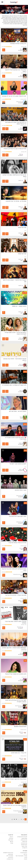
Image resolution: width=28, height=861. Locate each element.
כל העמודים (24, 847)
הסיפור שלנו (10, 839)
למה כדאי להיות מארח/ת (22, 836)
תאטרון (20, 469)
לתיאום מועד (3, 549)
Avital (20, 154)
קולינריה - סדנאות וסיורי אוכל (21, 855)
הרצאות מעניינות (23, 852)
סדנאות (25, 858)
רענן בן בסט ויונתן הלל (17, 810)
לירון (20, 679)
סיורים (26, 857)
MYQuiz (19, 600)
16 (14, 819)
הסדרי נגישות (24, 846)
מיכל (20, 416)
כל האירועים (10, 857)
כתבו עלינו (11, 838)
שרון (20, 653)
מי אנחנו (11, 836)
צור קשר (11, 841)
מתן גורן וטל (19, 626)
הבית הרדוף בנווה (18, 705)
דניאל (20, 784)
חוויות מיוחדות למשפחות (8, 852)
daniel (20, 732)
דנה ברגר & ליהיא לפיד (17, 574)
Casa (20, 390)
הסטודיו (20, 338)
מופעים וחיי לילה (9, 855)
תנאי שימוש (24, 841)
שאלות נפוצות (24, 838)
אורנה (20, 548)
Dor (20, 49)
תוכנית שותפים (24, 844)
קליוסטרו (19, 180)
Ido (20, 127)
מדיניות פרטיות (24, 843)
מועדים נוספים (3, 128)
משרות (11, 843)
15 (16, 819)
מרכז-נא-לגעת (18, 101)
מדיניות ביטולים (24, 839)
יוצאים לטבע (10, 854)
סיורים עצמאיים (10, 858)
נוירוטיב (20, 364)
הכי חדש (25, 854)
